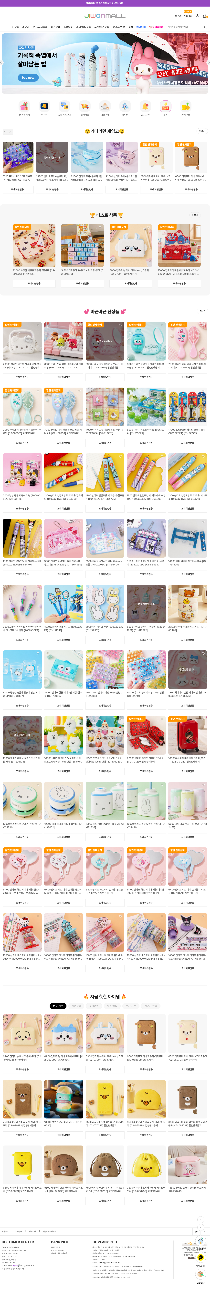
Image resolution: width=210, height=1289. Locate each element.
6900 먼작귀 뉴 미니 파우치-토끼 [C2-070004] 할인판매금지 (22, 1058)
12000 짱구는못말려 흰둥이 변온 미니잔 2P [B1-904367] (21, 694)
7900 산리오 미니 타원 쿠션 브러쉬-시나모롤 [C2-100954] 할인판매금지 (63, 431)
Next (10, 131)
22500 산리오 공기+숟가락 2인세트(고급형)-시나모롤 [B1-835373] (190, 178)
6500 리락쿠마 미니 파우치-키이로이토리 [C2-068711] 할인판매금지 (22, 1189)
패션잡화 (55, 27)
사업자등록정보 (130, 1256)
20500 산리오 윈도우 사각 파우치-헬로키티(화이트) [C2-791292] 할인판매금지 (22, 366)
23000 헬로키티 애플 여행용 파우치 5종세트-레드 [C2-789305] (17, 178)
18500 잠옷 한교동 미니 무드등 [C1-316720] (63, 1124)
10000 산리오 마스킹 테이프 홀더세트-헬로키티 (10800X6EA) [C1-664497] (22, 957)
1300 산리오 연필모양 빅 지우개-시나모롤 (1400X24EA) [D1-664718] (187, 497)
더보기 (202, 131)
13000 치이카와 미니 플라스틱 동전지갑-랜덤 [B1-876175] (21, 760)
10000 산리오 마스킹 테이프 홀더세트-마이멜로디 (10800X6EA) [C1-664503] (105, 957)
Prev (4, 131)
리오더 (25, 27)
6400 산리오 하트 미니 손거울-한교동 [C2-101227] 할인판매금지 (104, 891)
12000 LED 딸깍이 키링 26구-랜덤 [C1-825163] (105, 694)
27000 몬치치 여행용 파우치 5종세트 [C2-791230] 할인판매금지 (145, 760)
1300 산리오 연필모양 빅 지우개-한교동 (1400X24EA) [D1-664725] (105, 497)
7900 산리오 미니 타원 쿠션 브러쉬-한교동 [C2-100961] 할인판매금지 (22, 431)
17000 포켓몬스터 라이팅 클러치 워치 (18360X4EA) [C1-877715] (186, 431)
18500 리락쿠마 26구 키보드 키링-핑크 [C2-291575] (82, 272)
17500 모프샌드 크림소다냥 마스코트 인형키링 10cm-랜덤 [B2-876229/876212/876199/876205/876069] (105, 760)
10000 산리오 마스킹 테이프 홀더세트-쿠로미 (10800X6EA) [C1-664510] (187, 957)
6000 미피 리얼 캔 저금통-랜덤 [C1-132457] (187, 825)
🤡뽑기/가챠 (156, 27)
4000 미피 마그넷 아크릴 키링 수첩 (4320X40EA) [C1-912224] (104, 431)
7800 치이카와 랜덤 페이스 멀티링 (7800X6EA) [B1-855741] (187, 694)
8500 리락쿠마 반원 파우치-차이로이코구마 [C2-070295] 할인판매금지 (63, 1189)
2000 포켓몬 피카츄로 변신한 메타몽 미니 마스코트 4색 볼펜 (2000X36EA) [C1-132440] (22, 628)
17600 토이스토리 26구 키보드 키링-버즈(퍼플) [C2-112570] (121, 178)
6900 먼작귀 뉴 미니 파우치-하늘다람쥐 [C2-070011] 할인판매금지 (129, 272)
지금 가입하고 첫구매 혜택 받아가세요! (105, 3)
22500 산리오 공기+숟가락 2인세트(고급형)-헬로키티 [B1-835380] (156, 178)
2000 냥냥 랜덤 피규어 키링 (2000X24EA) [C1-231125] (22, 497)
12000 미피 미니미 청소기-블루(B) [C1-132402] (63, 825)
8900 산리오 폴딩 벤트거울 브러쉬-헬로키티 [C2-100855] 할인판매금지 (104, 366)
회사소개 (5, 1231)
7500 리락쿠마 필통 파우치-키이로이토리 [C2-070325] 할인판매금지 (105, 1124)
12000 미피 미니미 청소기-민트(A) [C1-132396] (22, 825)
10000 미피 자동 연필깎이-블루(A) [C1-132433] (105, 825)
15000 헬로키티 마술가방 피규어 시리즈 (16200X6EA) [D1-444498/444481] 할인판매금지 (178, 272)
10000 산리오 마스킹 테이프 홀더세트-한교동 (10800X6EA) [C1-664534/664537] (63, 957)
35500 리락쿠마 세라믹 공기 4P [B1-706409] (187, 628)
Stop (205, 139)
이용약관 (32, 1231)
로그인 (178, 15)
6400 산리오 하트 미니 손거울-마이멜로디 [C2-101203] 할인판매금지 (145, 891)
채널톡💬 (16, 1265)
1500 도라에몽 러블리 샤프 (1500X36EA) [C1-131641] (63, 628)
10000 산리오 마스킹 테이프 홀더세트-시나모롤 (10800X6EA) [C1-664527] (146, 957)
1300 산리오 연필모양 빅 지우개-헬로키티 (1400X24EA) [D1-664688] (63, 497)
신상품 (15, 27)
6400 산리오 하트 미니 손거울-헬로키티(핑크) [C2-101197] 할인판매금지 (21, 891)
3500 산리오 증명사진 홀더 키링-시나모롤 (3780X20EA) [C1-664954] (104, 563)
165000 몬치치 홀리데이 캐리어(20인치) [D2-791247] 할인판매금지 (187, 760)
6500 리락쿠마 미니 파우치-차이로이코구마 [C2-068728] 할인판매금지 (187, 1124)
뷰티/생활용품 (83, 27)
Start (201, 139)
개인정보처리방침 (49, 1231)
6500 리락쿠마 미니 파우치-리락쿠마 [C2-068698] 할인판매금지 (145, 1058)
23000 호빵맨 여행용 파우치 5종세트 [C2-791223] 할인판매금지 (34, 272)
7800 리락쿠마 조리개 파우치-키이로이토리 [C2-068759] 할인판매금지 (146, 1189)
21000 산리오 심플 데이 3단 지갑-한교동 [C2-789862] (63, 694)
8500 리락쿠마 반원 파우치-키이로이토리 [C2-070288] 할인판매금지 (146, 1124)
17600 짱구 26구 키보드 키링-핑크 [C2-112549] (51, 178)
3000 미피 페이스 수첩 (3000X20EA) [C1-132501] (105, 628)
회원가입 (188, 15)
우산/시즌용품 (101, 27)
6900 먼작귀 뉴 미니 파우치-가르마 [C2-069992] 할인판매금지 (63, 1058)
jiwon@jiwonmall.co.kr (109, 1262)
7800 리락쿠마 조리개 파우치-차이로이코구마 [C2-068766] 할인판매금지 (105, 1189)
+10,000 (188, 12)
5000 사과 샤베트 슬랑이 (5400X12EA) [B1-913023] (145, 431)
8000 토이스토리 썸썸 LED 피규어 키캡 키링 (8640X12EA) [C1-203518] (63, 366)
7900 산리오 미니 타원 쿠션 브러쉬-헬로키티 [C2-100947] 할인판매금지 (187, 366)
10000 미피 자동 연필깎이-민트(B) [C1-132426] (146, 825)
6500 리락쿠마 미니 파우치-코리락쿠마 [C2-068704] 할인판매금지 (187, 1058)
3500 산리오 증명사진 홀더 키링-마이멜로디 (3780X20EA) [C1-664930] (63, 563)
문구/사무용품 (40, 27)
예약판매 (141, 27)
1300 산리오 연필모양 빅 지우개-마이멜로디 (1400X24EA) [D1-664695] (146, 497)
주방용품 (68, 27)
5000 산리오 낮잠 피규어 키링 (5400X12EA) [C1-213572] (146, 628)
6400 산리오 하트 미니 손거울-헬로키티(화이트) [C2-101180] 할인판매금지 (63, 891)
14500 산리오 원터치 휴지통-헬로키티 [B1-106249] (187, 1189)
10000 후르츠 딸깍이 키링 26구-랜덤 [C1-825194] (145, 694)
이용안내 (18, 1231)
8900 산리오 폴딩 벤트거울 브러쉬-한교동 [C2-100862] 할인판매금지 (145, 366)
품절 (130, 27)
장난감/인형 (119, 27)
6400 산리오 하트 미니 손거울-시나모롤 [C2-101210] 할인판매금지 (187, 891)
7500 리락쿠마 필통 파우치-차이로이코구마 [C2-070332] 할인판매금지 (22, 1124)
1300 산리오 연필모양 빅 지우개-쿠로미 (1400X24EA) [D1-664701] (22, 563)
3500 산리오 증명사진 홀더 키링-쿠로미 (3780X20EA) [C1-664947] (145, 563)
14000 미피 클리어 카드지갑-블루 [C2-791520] (187, 563)
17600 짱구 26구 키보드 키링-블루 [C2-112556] (86, 178)
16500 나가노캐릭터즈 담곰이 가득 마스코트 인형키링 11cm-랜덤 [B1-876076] (63, 760)
